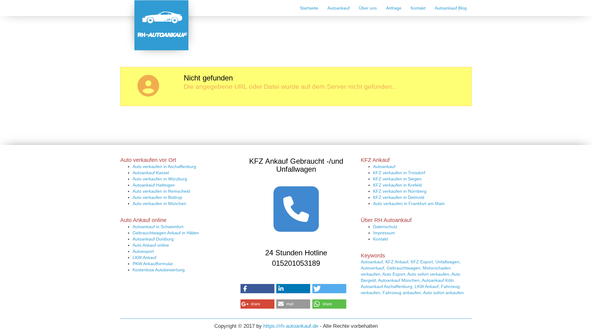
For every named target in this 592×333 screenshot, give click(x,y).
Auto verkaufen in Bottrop (157, 197)
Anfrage (393, 8)
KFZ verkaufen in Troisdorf (399, 172)
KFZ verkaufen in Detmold (398, 197)
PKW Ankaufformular (153, 263)
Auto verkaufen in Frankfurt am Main (409, 203)
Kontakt (418, 8)
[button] (257, 288)
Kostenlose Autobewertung (159, 269)
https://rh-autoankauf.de (290, 326)
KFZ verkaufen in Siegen (397, 178)
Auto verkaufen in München (159, 203)
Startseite (309, 8)
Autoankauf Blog (451, 8)
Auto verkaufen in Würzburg (160, 178)
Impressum (384, 232)
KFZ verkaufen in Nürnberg (399, 191)
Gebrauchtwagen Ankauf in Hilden (166, 232)
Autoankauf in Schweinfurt (158, 226)
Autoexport (143, 251)
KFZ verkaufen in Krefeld (397, 185)
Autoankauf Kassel (151, 172)
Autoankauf (338, 8)
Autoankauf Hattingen (154, 185)
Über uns (368, 8)
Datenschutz (385, 226)
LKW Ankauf (144, 257)
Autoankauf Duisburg (153, 238)
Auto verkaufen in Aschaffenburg (164, 166)
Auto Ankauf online (151, 245)
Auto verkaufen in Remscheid (161, 191)
